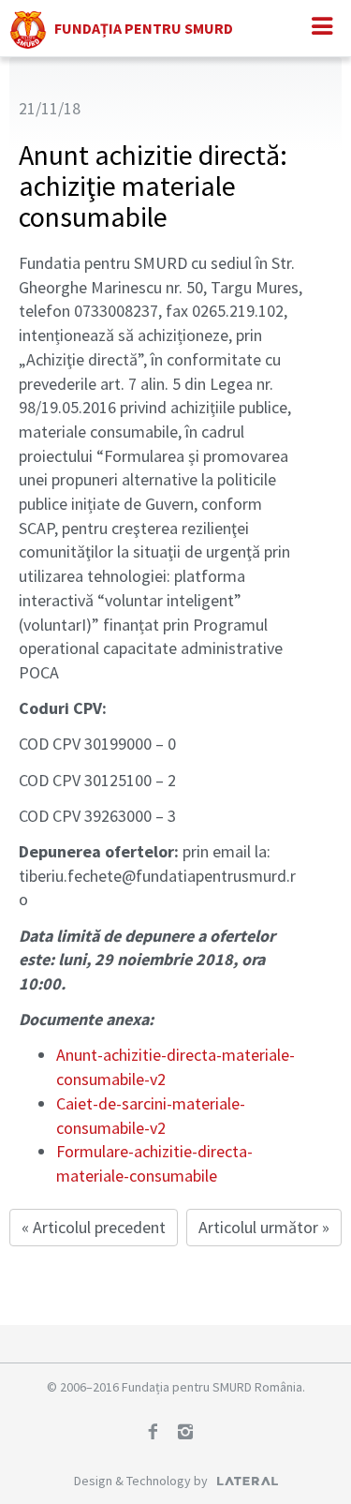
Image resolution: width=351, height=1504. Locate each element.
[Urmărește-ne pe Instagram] (192, 1433)
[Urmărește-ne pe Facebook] (159, 1433)
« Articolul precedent (94, 1227)
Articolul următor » (263, 1227)
